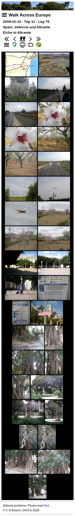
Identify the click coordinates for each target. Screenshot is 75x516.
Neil (46, 505)
